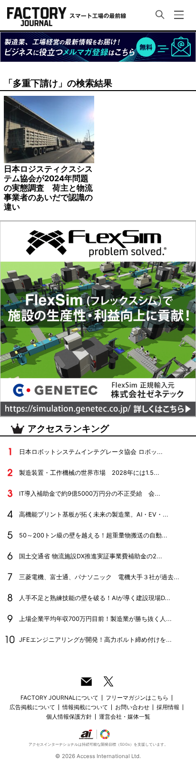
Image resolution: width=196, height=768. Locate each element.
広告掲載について (32, 707)
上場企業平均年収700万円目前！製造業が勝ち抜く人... (95, 618)
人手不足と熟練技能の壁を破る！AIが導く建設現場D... (94, 597)
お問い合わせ (132, 707)
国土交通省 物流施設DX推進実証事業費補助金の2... (90, 556)
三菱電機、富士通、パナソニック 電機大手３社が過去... (99, 577)
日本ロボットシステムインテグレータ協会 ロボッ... (91, 451)
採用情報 (168, 707)
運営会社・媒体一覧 (124, 716)
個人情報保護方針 (69, 716)
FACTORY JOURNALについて (59, 697)
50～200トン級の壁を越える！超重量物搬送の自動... (93, 535)
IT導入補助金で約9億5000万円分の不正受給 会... (89, 493)
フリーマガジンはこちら (137, 697)
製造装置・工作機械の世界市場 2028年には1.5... (89, 472)
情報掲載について (85, 707)
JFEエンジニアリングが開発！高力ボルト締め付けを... (95, 639)
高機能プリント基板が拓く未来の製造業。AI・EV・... (93, 514)
